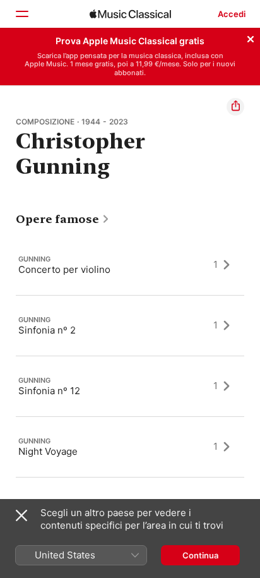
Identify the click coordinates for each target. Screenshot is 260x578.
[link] (63, 219)
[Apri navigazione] (21, 14)
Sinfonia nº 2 (47, 329)
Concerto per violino (64, 269)
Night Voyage (48, 451)
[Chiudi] (250, 37)
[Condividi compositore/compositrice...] (235, 107)
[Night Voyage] (130, 446)
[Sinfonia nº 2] (130, 325)
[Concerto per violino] (130, 264)
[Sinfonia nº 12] (130, 386)
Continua (200, 555)
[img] (130, 13)
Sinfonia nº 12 (49, 390)
